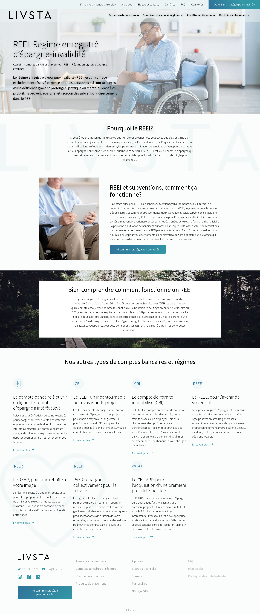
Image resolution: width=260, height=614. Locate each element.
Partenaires (139, 583)
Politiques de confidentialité (207, 576)
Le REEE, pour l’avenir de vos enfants (216, 399)
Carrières (170, 4)
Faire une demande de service (98, 4)
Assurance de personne (122, 15)
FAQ (183, 4)
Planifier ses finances (199, 15)
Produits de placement (233, 15)
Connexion (197, 4)
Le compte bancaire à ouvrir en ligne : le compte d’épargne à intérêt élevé (40, 402)
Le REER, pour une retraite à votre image (39, 482)
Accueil (17, 64)
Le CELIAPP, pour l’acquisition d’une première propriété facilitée (159, 484)
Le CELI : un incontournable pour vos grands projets (99, 399)
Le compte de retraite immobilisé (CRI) (152, 399)
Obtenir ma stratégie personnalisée (234, 4)
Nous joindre (140, 591)
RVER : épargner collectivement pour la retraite (95, 484)
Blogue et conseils (148, 4)
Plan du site (196, 569)
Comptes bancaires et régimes (161, 15)
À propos (127, 4)
